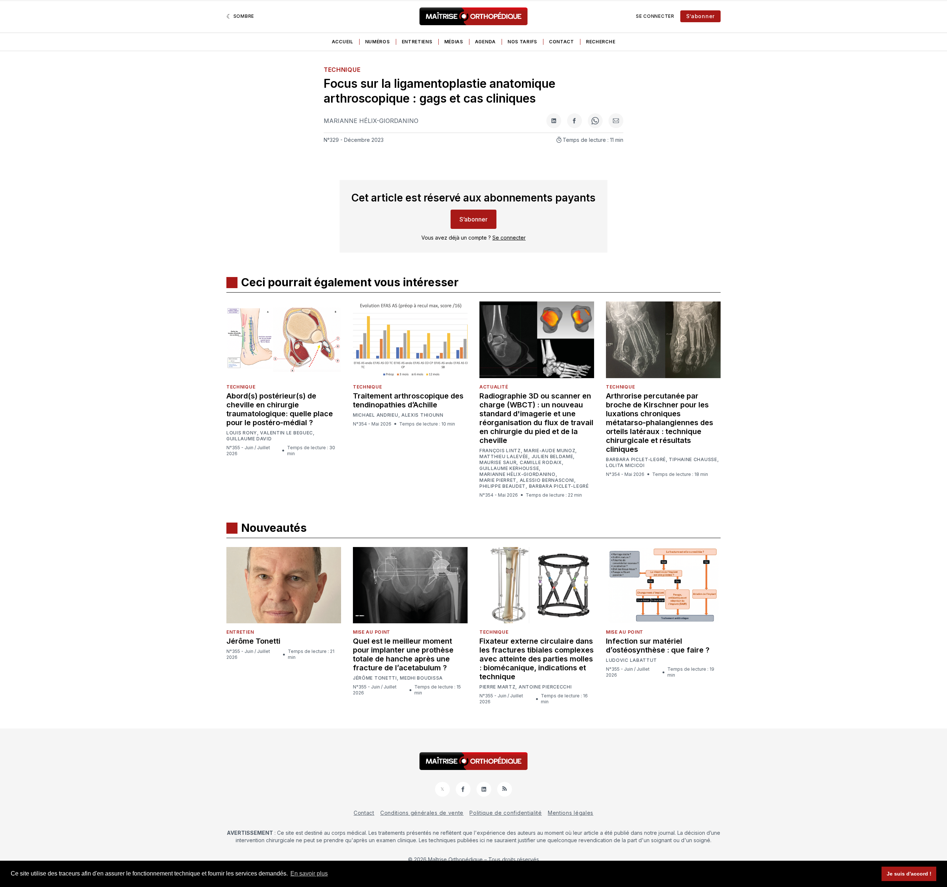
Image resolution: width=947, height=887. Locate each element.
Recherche (600, 41)
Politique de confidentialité (505, 813)
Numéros (377, 41)
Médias (453, 41)
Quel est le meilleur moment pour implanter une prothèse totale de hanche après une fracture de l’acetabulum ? (403, 654)
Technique (342, 69)
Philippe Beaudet (502, 486)
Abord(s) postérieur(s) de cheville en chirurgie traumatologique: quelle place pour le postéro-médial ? (279, 409)
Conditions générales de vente (422, 813)
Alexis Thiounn (422, 415)
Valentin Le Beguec (286, 433)
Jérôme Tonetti (253, 641)
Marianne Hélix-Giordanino (371, 120)
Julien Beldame (552, 457)
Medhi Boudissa (421, 678)
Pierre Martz (497, 687)
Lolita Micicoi (625, 465)
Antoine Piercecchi (545, 687)
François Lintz (500, 451)
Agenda (485, 41)
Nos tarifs (522, 41)
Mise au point (371, 632)
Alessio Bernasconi (547, 480)
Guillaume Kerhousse (509, 468)
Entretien (240, 632)
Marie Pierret (497, 480)
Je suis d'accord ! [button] (909, 874)
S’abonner (700, 16)
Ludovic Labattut (631, 660)
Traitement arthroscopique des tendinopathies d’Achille (408, 400)
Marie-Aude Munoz (549, 451)
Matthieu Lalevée (503, 457)
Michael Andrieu (375, 415)
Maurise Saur (497, 463)
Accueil (342, 41)
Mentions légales (570, 813)
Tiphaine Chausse (693, 460)
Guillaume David (249, 439)
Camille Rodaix (541, 463)
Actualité (493, 387)
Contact (561, 41)
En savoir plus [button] (309, 873)
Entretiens (417, 41)
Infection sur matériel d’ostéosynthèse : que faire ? (658, 645)
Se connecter (655, 16)
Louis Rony (241, 433)
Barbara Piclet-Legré (559, 486)
